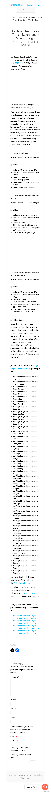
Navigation (27, 9)
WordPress (25, 778)
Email (13, 709)
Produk (21, 17)
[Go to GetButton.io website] (45, 791)
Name (13, 700)
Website (13, 718)
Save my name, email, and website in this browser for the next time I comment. (21, 730)
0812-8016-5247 (17, 63)
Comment (14, 677)
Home (15, 17)
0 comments (29, 43)
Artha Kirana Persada (22, 583)
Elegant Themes (25, 775)
